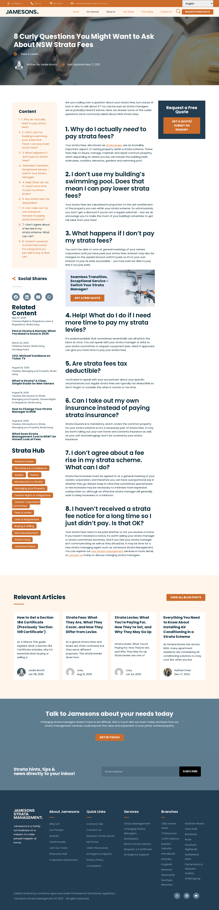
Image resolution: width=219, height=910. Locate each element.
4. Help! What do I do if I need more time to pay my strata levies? (35, 188)
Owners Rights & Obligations (32, 495)
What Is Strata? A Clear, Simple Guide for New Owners (33, 382)
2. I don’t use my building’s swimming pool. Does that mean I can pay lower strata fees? (35, 139)
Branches (169, 811)
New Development (26, 533)
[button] (16, 297)
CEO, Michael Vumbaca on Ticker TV (31, 357)
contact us (76, 555)
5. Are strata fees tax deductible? (35, 201)
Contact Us (166, 11)
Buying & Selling (24, 526)
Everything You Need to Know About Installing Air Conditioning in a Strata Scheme (181, 627)
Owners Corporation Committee (26, 504)
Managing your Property (30, 488)
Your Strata (128, 11)
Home (76, 11)
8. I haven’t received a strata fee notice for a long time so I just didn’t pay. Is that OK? (36, 249)
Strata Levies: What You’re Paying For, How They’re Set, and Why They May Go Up (133, 624)
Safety (34, 475)
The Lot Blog (147, 11)
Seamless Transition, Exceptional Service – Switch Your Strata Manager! (35, 171)
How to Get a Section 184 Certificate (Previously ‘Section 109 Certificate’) (35, 624)
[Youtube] (196, 896)
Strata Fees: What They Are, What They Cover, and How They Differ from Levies (84, 624)
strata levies (114, 145)
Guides (19, 475)
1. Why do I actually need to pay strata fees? (34, 123)
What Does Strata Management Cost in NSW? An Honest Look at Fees (34, 436)
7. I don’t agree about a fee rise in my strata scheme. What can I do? (36, 230)
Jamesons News (25, 546)
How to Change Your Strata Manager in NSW (32, 410)
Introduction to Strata (29, 481)
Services (131, 811)
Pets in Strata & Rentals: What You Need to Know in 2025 (34, 332)
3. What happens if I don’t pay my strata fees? (35, 156)
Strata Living (22, 539)
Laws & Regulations (27, 519)
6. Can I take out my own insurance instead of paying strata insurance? (35, 213)
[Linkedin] (187, 896)
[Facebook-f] (177, 896)
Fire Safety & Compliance (31, 468)
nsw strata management (107, 551)
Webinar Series (24, 461)
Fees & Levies (29, 54)
